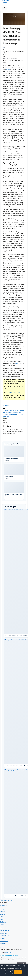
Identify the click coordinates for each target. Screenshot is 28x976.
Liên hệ (2, 924)
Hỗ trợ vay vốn (4, 941)
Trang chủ (2, 911)
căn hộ (8, 69)
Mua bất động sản (4, 930)
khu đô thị (17, 363)
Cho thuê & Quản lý (5, 935)
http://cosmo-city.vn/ (14, 392)
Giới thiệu (2, 914)
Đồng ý (18, 972)
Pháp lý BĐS (3, 943)
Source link (6, 405)
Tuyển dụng (3, 922)
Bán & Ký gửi (3, 933)
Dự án (1, 916)
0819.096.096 (3, 905)
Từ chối (9, 972)
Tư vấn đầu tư (3, 938)
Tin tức (2, 919)
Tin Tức (7, 409)
